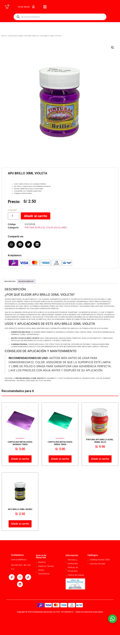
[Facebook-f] (12, 577)
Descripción (9, 281)
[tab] (9, 281)
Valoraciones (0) (25, 281)
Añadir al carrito (35, 216)
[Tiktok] (28, 577)
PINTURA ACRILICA (32, 36)
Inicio (4, 36)
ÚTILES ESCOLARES (15, 36)
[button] (112, 47)
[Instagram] (20, 577)
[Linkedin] (20, 584)
